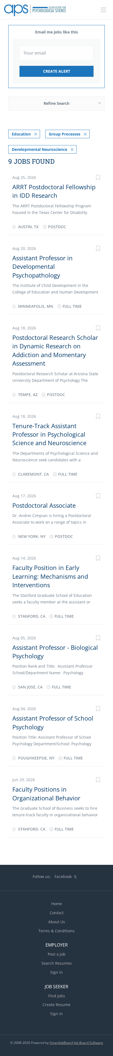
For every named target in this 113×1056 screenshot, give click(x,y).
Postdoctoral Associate (44, 505)
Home (56, 903)
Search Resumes (56, 963)
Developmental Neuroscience (39, 149)
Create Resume (56, 1004)
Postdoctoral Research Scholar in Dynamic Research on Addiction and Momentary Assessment (55, 350)
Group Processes (64, 134)
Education (21, 134)
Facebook (63, 876)
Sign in (56, 972)
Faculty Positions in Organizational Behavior (46, 793)
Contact (57, 912)
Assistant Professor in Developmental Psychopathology (42, 266)
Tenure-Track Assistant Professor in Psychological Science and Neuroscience (49, 434)
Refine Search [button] (56, 103)
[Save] (98, 178)
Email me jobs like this (56, 32)
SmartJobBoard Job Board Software (76, 1042)
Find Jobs (56, 995)
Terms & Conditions (56, 930)
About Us (56, 921)
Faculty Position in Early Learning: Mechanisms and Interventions (50, 576)
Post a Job (57, 954)
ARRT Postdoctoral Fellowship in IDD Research (53, 191)
